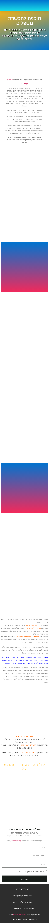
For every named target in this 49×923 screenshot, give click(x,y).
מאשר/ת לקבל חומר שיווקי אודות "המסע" (31, 871)
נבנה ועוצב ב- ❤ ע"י (24, 919)
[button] (45, 5)
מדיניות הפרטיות (15, 841)
